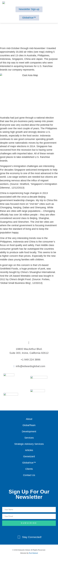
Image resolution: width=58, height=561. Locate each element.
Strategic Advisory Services (29, 444)
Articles (29, 450)
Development (29, 431)
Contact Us (29, 475)
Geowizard (29, 456)
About (29, 419)
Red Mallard (33, 553)
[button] (28, 3)
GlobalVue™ (29, 462)
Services (29, 437)
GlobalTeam (29, 425)
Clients (29, 469)
